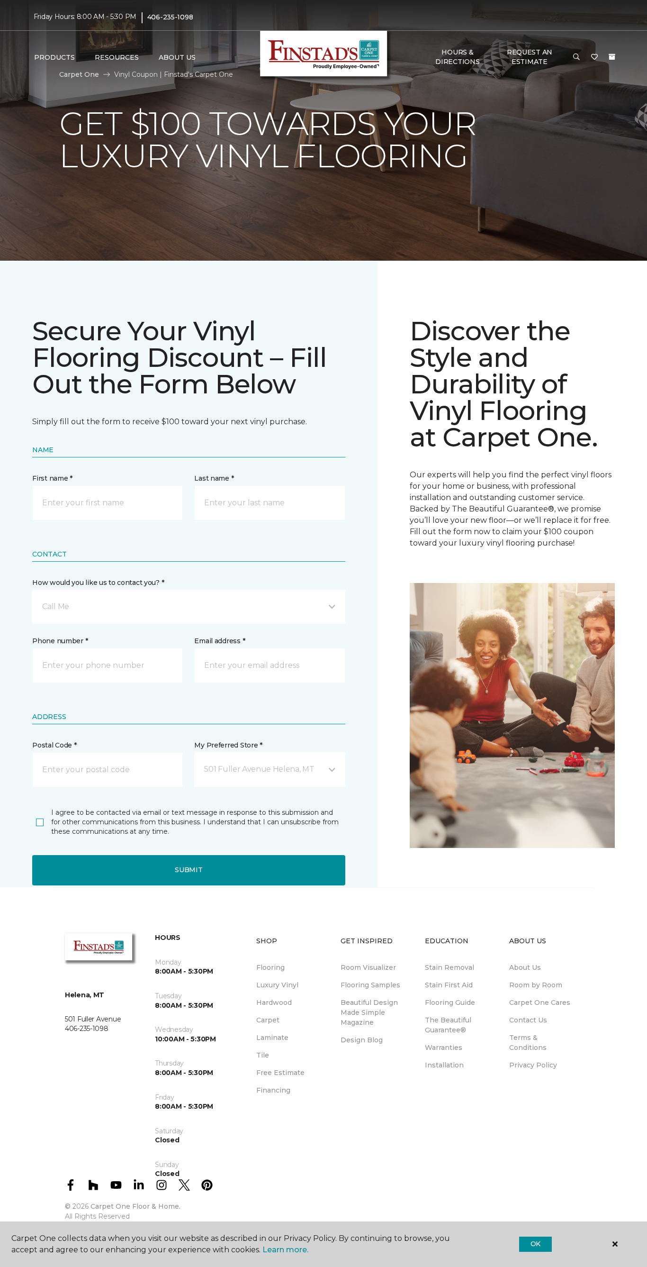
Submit (188, 870)
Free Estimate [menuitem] (280, 1072)
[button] (576, 57)
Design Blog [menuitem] (362, 1040)
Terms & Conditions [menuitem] (528, 1042)
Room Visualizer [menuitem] (368, 967)
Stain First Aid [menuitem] (449, 985)
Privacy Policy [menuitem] (533, 1065)
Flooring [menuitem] (270, 967)
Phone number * (60, 641)
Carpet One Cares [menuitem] (539, 1002)
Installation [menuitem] (444, 1065)
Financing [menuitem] (273, 1090)
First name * (52, 478)
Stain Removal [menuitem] (449, 967)
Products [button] (54, 57)
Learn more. (285, 1249)
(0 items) (612, 57)
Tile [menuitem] (262, 1055)
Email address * (219, 641)
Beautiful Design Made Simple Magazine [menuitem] (369, 1012)
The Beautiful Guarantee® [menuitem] (448, 1025)
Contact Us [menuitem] (528, 1020)
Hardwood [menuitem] (274, 1002)
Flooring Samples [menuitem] (370, 985)
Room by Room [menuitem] (535, 985)
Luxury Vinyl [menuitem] (277, 985)
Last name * (214, 478)
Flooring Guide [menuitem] (450, 1002)
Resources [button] (117, 57)
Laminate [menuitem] (272, 1037)
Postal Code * (54, 745)
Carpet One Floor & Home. (135, 1206)
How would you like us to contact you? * (98, 582)
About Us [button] (177, 57)
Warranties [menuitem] (443, 1047)
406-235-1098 (170, 17)
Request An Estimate (529, 57)
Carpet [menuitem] (267, 1020)
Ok (535, 1244)
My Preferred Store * (228, 745)
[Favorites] (594, 57)
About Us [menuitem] (525, 967)
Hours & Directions (457, 57)
